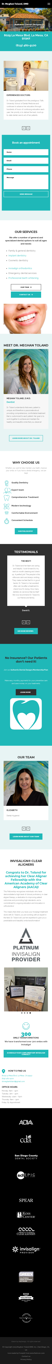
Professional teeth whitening (23, 278)
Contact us (26, 1356)
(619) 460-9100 (26, 45)
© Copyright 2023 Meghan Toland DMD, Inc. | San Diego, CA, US (26, 1348)
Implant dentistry (17, 255)
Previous (7, 989)
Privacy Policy (26, 1359)
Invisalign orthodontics (20, 268)
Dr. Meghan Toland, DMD (15, 4)
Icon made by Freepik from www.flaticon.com (26, 1353)
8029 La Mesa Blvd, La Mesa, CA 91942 (26, 37)
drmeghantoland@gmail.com (13, 1081)
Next (44, 989)
